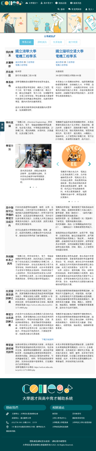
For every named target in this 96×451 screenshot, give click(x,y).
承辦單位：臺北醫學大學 (21, 418)
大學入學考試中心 (59, 418)
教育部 (55, 414)
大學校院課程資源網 (60, 427)
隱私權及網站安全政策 (40, 441)
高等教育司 (76, 414)
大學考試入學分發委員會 (82, 422)
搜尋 (63, 9)
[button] (30, 187)
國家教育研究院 (78, 418)
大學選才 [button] (33, 3)
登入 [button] (90, 9)
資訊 (19, 62)
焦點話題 (62, 3)
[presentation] (17, 161)
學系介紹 (26, 42)
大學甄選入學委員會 (60, 422)
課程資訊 (42, 42)
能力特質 (73, 42)
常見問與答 (77, 9)
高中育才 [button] (48, 3)
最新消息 (77, 3)
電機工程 (21, 65)
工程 (30, 62)
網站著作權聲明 (59, 441)
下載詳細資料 (48, 339)
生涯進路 (57, 42)
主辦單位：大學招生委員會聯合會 (25, 414)
